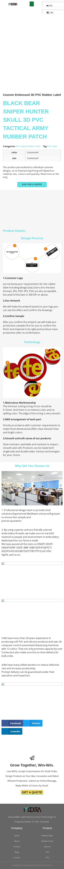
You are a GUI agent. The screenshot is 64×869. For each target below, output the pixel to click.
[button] (32, 3)
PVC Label (20, 146)
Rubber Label (33, 146)
